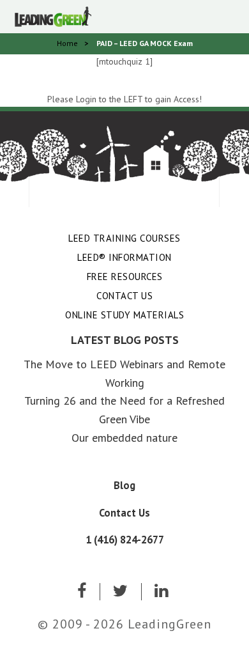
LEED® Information (124, 257)
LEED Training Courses (124, 238)
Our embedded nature (124, 437)
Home (67, 43)
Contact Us (124, 296)
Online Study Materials (124, 315)
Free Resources (125, 276)
